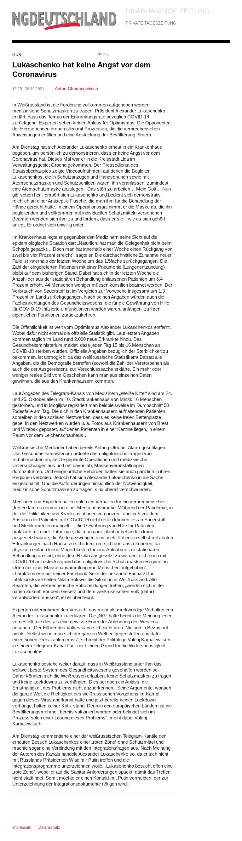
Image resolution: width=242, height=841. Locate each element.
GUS (16, 54)
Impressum (21, 827)
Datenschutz (49, 827)
